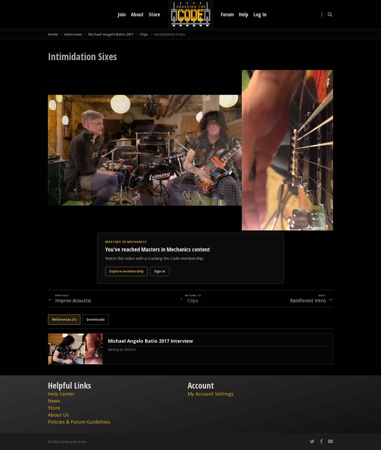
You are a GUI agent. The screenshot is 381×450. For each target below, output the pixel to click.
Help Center (61, 394)
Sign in (159, 271)
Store (54, 408)
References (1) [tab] (64, 319)
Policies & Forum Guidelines (79, 422)
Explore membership (126, 271)
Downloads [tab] (96, 319)
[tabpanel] (190, 348)
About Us (58, 415)
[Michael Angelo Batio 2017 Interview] (190, 349)
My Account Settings (211, 394)
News (54, 401)
